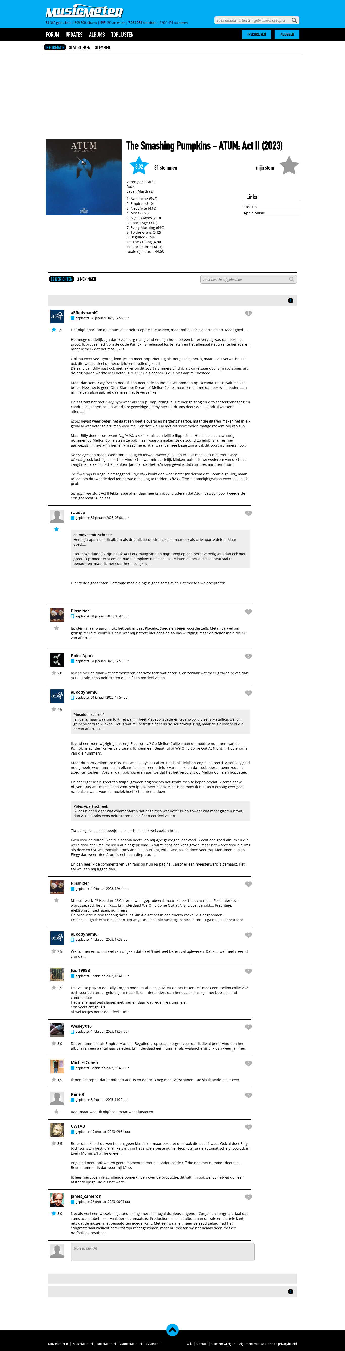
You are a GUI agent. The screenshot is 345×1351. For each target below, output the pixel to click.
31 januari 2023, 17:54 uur (110, 697)
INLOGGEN (287, 34)
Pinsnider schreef (88, 714)
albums (97, 34)
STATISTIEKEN (79, 47)
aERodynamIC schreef (92, 534)
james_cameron (86, 1196)
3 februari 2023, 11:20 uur (110, 1099)
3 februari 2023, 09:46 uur (110, 1068)
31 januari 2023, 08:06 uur (110, 517)
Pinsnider (80, 611)
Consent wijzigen (223, 1344)
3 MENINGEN (86, 279)
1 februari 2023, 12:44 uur (110, 888)
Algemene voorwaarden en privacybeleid (268, 1344)
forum (52, 34)
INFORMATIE (54, 47)
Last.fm (250, 206)
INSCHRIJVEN (256, 34)
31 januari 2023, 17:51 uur (110, 661)
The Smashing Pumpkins (169, 145)
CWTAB (78, 1126)
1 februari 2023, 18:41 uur (110, 975)
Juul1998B (80, 970)
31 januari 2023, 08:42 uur (110, 616)
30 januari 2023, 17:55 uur (110, 318)
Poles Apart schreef (90, 806)
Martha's (145, 191)
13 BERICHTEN (61, 279)
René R (77, 1094)
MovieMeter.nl (58, 1344)
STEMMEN (102, 47)
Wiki (189, 1344)
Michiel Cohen (84, 1062)
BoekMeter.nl (106, 1344)
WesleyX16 (81, 1026)
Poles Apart (82, 655)
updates (74, 34)
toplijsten (122, 34)
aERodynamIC (84, 312)
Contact (201, 1344)
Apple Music (254, 213)
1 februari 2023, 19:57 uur (110, 1031)
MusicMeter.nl (83, 1344)
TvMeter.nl (153, 1344)
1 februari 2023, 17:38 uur (110, 939)
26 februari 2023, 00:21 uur (110, 1201)
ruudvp (78, 512)
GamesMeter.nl (131, 1344)
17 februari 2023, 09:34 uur (110, 1131)
